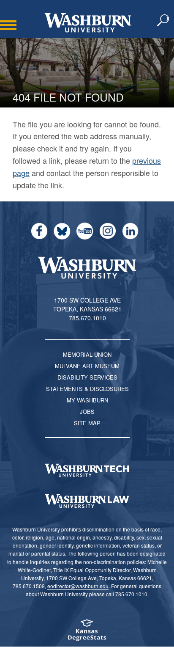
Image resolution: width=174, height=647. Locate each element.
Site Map (87, 423)
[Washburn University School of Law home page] (87, 501)
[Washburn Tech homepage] (87, 470)
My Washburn (87, 400)
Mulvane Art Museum (87, 366)
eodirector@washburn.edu (78, 585)
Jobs (87, 411)
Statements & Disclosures (87, 389)
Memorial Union (87, 354)
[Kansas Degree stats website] (87, 633)
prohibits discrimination (87, 529)
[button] (163, 20)
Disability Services (87, 377)
